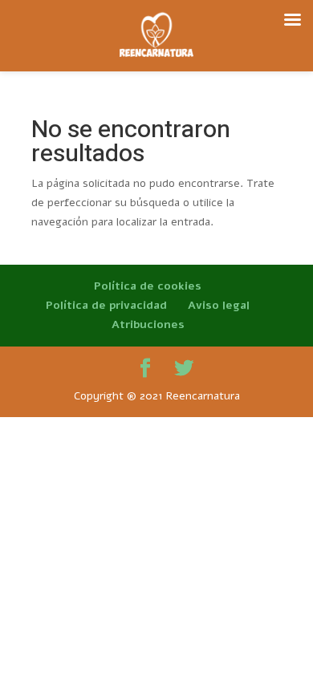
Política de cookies (147, 286)
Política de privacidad (106, 305)
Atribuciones (148, 324)
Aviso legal (219, 305)
